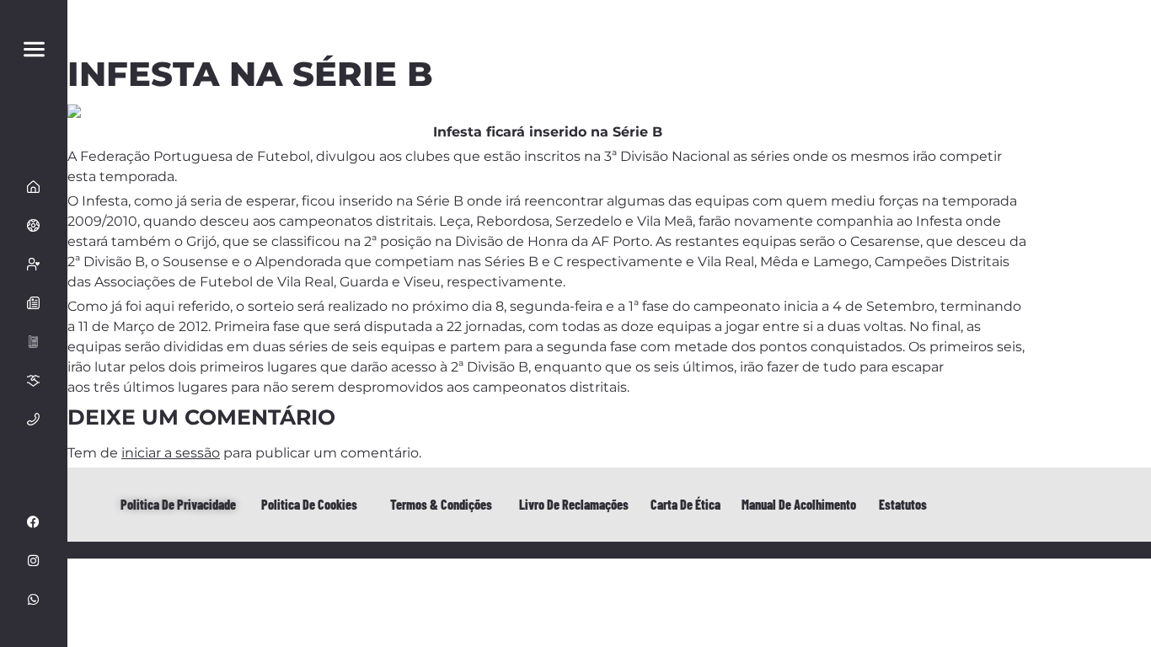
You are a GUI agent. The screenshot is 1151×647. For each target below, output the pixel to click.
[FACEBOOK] (34, 522)
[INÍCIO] (34, 187)
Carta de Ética (685, 504)
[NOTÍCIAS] (34, 303)
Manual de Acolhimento (798, 504)
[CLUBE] (34, 226)
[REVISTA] (34, 342)
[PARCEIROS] (34, 381)
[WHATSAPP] (34, 600)
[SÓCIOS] (34, 264)
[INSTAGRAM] (34, 561)
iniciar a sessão (170, 453)
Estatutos (903, 504)
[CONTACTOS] (34, 419)
